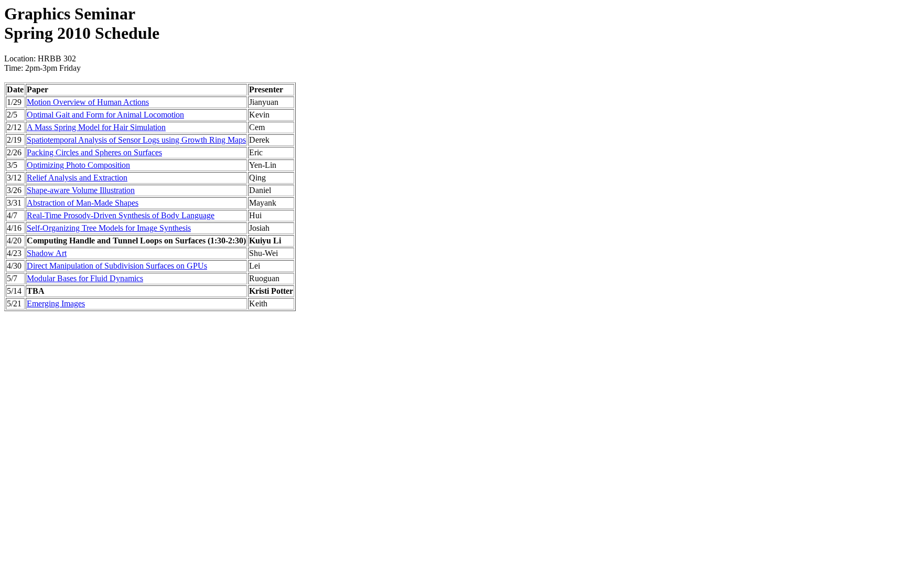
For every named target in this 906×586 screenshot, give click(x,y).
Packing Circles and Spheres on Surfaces (94, 152)
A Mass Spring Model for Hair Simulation (96, 127)
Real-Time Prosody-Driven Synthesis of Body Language (120, 215)
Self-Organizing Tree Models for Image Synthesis (109, 227)
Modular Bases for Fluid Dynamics (85, 278)
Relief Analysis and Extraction (77, 177)
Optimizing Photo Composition (78, 165)
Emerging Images (56, 303)
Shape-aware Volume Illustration (81, 190)
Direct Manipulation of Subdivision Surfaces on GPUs (117, 265)
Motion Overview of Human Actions (88, 102)
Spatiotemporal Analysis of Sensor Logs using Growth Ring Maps (136, 139)
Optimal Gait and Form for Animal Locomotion (105, 114)
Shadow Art (47, 253)
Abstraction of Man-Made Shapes (82, 202)
